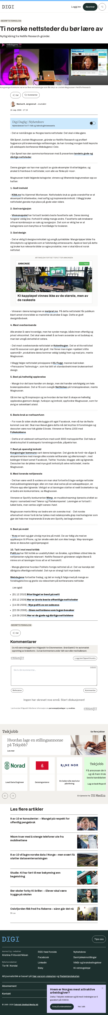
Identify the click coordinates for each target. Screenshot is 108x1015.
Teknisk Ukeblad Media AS (26, 1005)
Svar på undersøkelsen (62, 1007)
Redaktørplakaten (69, 976)
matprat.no (51, 311)
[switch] (93, 123)
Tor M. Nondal (10, 965)
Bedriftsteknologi (11, 21)
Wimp (49, 498)
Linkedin (42, 962)
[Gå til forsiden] (8, 7)
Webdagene (17, 577)
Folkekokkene (18, 432)
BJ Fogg (58, 363)
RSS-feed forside (47, 952)
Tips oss (99, 939)
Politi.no (15, 553)
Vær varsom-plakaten (44, 976)
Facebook (43, 957)
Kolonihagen (60, 345)
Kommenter (32, 95)
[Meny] (102, 7)
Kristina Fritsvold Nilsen (15, 955)
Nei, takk (81, 1007)
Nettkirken (61, 387)
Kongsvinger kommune (23, 452)
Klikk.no (16, 194)
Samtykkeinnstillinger (85, 957)
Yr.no (14, 536)
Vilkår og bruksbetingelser (87, 962)
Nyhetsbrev (79, 952)
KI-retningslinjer (81, 968)
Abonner (90, 7)
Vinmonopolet (20, 215)
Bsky (40, 968)
